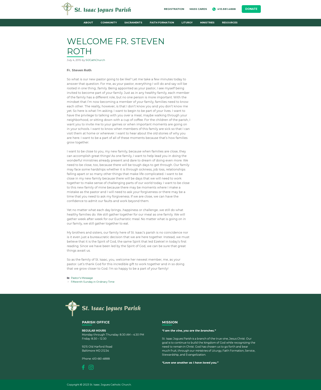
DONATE (251, 9)
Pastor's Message (82, 277)
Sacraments (133, 22)
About (88, 22)
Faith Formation (162, 22)
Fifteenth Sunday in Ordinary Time (93, 281)
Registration (174, 9)
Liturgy (187, 22)
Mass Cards (198, 9)
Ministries (207, 22)
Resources (230, 22)
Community (109, 22)
